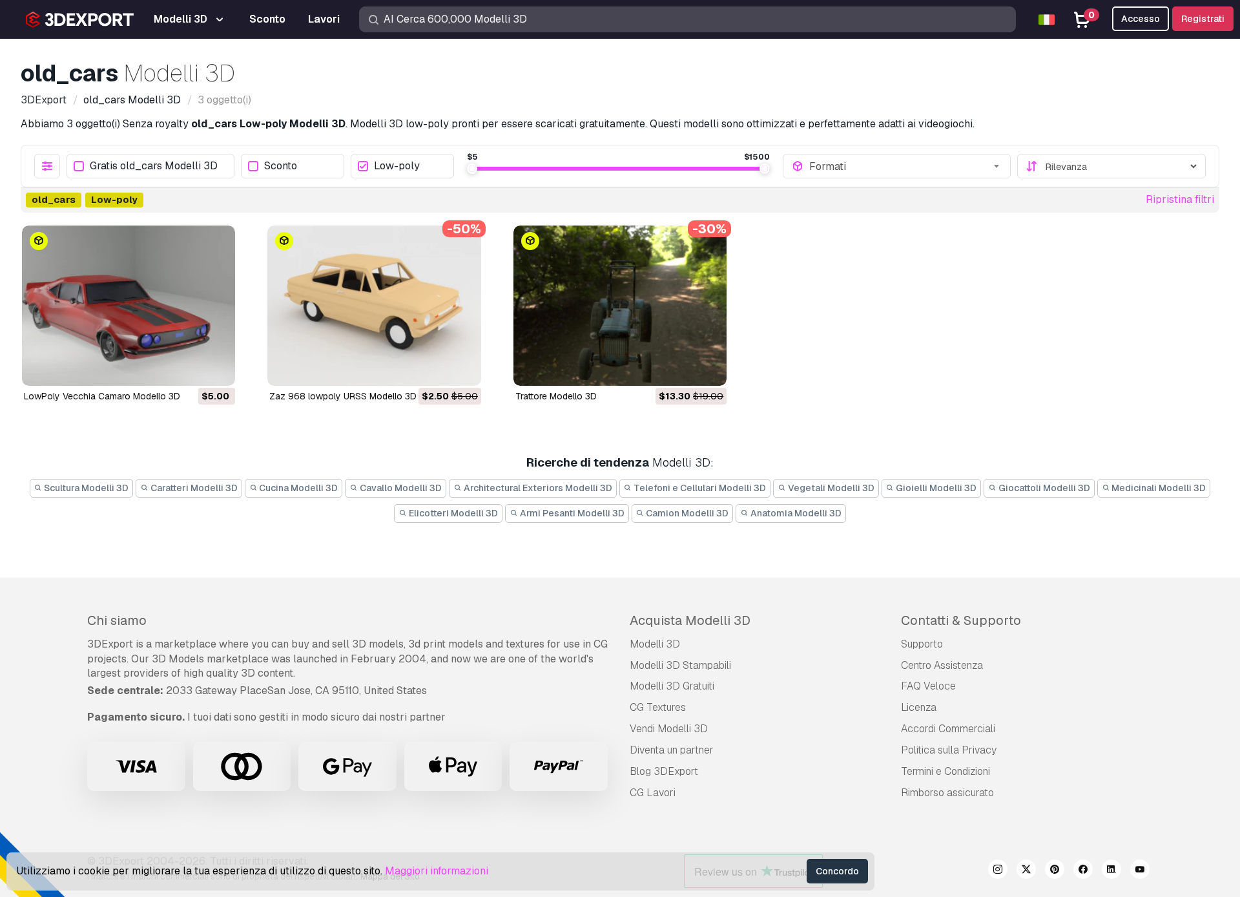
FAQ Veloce (928, 686)
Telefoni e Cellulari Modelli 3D (699, 488)
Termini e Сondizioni (945, 771)
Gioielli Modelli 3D (935, 488)
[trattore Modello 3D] (620, 306)
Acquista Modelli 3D (690, 620)
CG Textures (658, 707)
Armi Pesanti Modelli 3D (571, 513)
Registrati (1202, 19)
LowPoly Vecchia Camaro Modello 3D (102, 396)
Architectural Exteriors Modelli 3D (537, 488)
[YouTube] (1140, 871)
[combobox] (905, 166)
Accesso (1140, 19)
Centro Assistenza (942, 665)
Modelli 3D (655, 644)
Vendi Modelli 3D (669, 728)
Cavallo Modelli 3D (400, 488)
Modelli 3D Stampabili (680, 665)
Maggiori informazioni (436, 871)
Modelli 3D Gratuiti (672, 686)
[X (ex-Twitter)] (1026, 871)
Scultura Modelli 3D (85, 488)
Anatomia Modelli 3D (795, 513)
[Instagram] (998, 871)
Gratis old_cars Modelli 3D (154, 166)
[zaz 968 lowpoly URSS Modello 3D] (373, 306)
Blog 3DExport (664, 771)
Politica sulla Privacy (949, 750)
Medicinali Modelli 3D (1158, 488)
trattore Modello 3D (556, 396)
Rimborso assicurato (947, 792)
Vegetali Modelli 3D (830, 488)
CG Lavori (653, 792)
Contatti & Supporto (961, 620)
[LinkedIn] (1111, 871)
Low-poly (397, 166)
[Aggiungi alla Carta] (190, 368)
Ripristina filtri (1180, 199)
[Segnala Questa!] (216, 368)
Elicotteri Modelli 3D (452, 513)
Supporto (922, 644)
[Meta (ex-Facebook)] (1083, 871)
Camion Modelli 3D (686, 513)
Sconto (280, 166)
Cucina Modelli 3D (297, 488)
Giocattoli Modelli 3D (1043, 488)
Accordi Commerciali (948, 728)
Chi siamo (117, 620)
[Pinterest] (1055, 871)
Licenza (918, 707)
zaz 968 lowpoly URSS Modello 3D (343, 396)
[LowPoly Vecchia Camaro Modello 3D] (128, 306)
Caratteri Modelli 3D (193, 488)
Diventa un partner (672, 750)
